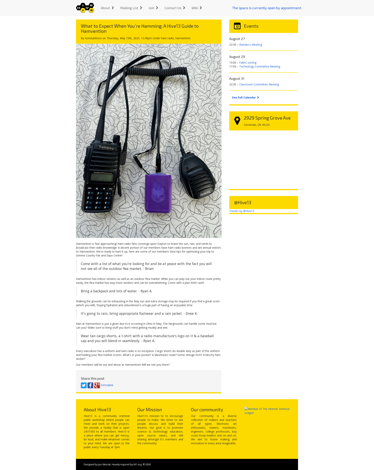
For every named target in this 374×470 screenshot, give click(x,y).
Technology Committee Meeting (259, 66)
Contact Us (173, 8)
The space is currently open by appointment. (267, 8)
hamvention (183, 38)
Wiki (195, 8)
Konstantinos (93, 38)
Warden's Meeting (250, 44)
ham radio (167, 38)
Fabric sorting (247, 62)
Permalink (107, 385)
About (106, 8)
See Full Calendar (244, 97)
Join (151, 8)
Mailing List (129, 8)
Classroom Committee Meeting (259, 84)
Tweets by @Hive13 (241, 211)
